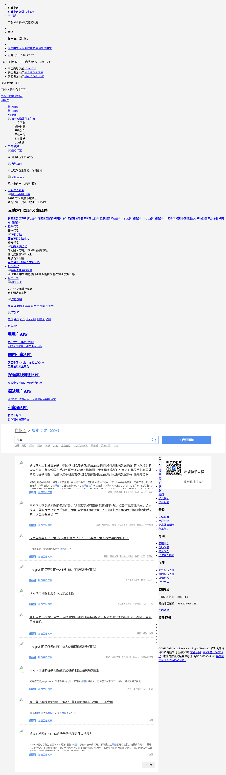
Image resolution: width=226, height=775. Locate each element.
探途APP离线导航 (21, 270)
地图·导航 (13, 266)
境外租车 (13, 106)
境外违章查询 (27, 11)
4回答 (32, 492)
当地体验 (16, 163)
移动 (137, 492)
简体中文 (13, 48)
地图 (126, 492)
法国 (48, 319)
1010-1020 (30, 68)
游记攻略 (16, 299)
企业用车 (163, 582)
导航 (120, 525)
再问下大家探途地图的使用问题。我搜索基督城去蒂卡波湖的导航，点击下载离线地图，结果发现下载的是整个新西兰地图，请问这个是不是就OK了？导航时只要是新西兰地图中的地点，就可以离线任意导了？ (91, 510)
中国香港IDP (188, 218)
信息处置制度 (166, 525)
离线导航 (124, 556)
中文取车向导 (81, 445)
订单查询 (13, 11)
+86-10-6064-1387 (34, 76)
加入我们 (163, 498)
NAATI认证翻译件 (153, 218)
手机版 (12, 15)
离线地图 (106, 525)
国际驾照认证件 (20, 194)
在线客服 (163, 610)
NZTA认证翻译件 (132, 218)
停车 (31, 445)
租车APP (13, 326)
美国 (10, 306)
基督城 (94, 445)
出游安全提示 (166, 555)
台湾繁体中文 (27, 48)
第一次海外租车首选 (23, 118)
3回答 (32, 580)
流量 (110, 492)
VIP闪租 (13, 114)
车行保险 (16, 234)
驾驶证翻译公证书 (207, 218)
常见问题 (163, 551)
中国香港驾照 (173, 218)
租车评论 (16, 282)
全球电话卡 (17, 177)
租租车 (5, 100)
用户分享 (13, 278)
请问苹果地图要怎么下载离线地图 (51, 593)
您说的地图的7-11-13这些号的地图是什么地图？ (60, 733)
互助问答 (16, 312)
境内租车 (13, 110)
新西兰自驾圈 (45, 492)
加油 (55, 445)
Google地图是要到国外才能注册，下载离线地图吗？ (63, 570)
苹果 (151, 492)
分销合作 (163, 578)
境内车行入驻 (166, 574)
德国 (42, 306)
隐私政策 (163, 517)
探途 (39, 445)
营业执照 (195, 652)
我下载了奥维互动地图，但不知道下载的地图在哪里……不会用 (71, 702)
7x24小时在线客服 (12, 96)
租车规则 (163, 528)
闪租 (24, 445)
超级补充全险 (19, 246)
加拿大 (50, 306)
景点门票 (16, 150)
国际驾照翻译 (16, 190)
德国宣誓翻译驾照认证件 (22, 218)
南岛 (116, 445)
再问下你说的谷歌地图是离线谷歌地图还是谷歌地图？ (65, 670)
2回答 (32, 525)
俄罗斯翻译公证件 (110, 218)
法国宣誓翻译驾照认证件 (52, 218)
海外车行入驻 (166, 570)
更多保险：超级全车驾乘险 (24, 262)
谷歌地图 (118, 492)
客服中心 (163, 543)
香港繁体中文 (44, 48)
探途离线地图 (147, 657)
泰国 (27, 306)
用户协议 (163, 521)
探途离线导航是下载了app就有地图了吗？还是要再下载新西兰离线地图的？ (79, 538)
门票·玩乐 (13, 146)
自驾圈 (20, 430)
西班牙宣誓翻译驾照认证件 (83, 218)
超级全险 (65, 445)
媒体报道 (163, 502)
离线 (114, 525)
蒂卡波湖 (149, 525)
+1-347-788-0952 (33, 72)
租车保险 (13, 226)
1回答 (32, 604)
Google (150, 580)
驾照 (47, 445)
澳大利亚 (19, 306)
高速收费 (106, 445)
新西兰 (35, 306)
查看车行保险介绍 (18, 238)
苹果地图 (137, 604)
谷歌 (131, 492)
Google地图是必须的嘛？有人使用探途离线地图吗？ (63, 647)
